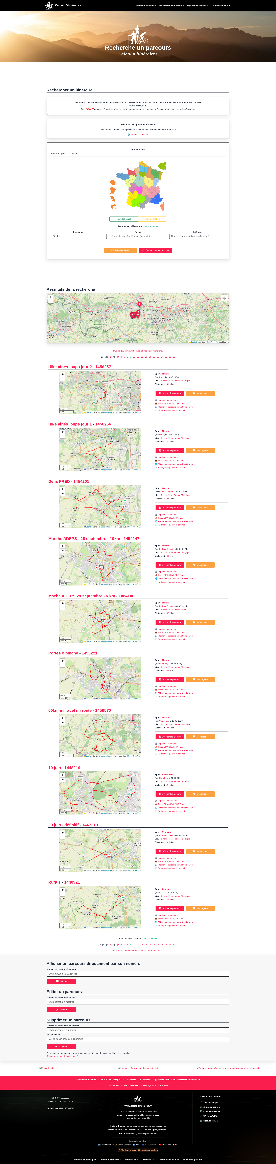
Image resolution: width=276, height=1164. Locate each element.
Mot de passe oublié (119, 1086)
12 (142, 357)
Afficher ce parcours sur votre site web (175, 407)
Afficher (63, 981)
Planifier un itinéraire (86, 1080)
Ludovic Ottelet (166, 492)
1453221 (89, 653)
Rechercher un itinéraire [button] (171, 5)
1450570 (103, 710)
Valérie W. (163, 721)
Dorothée (163, 778)
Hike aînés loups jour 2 (70, 367)
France (185, 610)
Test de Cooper (210, 1102)
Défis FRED (59, 481)
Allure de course (211, 1107)
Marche (165, 374)
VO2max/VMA (210, 1116)
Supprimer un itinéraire (164, 1080)
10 (134, 357)
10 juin (54, 768)
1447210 (90, 825)
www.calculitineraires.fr (138, 1106)
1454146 (126, 596)
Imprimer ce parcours (168, 400)
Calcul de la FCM (211, 1111)
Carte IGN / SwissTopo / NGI (111, 1080)
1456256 (103, 424)
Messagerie (201, 393)
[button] (138, 315)
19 (170, 357)
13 (146, 357)
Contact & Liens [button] (220, 5)
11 (138, 357)
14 (150, 357)
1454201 (81, 481)
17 (162, 357)
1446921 (72, 882)
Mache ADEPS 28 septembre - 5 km (81, 596)
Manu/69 (163, 663)
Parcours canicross (169, 1160)
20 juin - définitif (63, 825)
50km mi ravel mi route (70, 710)
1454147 (131, 538)
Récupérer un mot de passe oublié (62, 1056)
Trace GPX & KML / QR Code (171, 403)
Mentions (135, 1086)
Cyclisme (166, 832)
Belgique (186, 381)
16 (158, 357)
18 (166, 357)
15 (154, 357)
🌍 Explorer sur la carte (138, 134)
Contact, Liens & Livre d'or (154, 1086)
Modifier (62, 1009)
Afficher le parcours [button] (171, 393)
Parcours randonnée (111, 1160)
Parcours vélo (131, 1160)
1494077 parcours (61, 1098)
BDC (161, 892)
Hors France (174, 381)
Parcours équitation (192, 1160)
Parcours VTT (149, 1160)
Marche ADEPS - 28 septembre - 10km (84, 538)
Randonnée (168, 774)
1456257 (103, 367)
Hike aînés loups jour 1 (70, 424)
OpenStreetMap (213, 342)
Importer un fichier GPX (198, 5)
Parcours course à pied (85, 1160)
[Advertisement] (138, 76)
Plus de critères (121, 250)
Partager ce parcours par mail (171, 410)
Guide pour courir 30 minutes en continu (139, 1150)
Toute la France (124, 219)
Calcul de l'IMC (210, 1120)
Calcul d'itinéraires (67, 5)
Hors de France (152, 219)
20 (174, 357)
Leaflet (194, 342)
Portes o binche (63, 653)
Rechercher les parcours (157, 250)
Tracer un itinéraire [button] (145, 5)
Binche (164, 381)
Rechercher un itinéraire (139, 1080)
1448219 (72, 768)
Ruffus (54, 882)
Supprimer (62, 1046)
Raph (161, 377)
